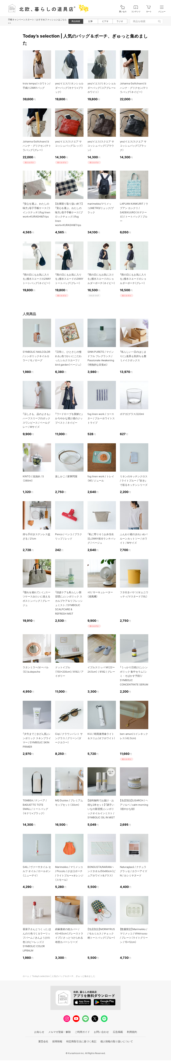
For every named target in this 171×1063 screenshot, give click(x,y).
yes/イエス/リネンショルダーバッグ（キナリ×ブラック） (69, 88)
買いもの (122, 12)
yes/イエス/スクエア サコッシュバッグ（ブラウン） (101, 146)
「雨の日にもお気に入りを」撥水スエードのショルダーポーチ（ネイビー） (101, 279)
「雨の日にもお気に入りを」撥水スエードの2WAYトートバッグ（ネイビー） (37, 279)
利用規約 (132, 1031)
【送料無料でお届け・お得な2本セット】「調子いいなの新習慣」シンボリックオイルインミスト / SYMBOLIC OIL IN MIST (101, 809)
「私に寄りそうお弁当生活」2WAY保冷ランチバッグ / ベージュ (102, 538)
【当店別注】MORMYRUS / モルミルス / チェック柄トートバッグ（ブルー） (101, 933)
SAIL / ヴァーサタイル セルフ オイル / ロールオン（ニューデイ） (37, 871)
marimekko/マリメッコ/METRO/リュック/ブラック (101, 208)
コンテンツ (135, 12)
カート (149, 12)
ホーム (26, 976)
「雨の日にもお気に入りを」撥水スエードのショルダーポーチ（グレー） (133, 279)
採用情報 (57, 1041)
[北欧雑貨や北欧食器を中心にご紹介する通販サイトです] (47, 8)
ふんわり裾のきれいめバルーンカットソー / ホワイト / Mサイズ (133, 538)
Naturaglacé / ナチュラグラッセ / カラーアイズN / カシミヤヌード (133, 871)
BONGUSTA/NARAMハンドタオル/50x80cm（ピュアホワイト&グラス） (102, 871)
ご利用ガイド (82, 1031)
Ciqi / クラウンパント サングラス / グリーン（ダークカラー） (69, 738)
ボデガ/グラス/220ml (132, 414)
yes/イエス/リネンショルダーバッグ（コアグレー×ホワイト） (102, 88)
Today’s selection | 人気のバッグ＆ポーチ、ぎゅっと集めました (63, 976)
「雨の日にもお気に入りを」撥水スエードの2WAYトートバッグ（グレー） (69, 279)
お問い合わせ (101, 1031)
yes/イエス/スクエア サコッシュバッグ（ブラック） (133, 146)
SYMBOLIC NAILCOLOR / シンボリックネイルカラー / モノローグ (36, 356)
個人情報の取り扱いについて (116, 1041)
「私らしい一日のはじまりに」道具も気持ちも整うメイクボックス (133, 356)
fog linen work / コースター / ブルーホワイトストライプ (101, 418)
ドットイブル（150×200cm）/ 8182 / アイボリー (69, 671)
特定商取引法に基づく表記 (81, 1041)
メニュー (161, 12)
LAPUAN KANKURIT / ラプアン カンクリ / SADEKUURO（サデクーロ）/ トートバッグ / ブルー (134, 212)
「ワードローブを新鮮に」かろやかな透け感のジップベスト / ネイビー (69, 418)
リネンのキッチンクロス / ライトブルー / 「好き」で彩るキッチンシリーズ (133, 480)
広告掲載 (118, 1031)
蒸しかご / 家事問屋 (66, 476)
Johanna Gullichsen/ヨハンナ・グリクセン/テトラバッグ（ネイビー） (134, 88)
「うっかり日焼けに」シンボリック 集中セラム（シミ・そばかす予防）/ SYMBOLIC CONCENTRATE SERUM (134, 676)
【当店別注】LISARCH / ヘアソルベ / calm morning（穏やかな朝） (134, 805)
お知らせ (39, 1031)
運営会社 (43, 1041)
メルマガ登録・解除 (59, 1031)
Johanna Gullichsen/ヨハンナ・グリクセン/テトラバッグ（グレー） (37, 146)
